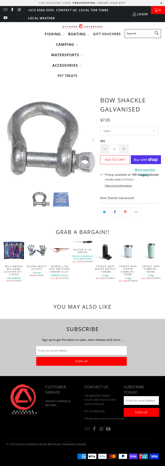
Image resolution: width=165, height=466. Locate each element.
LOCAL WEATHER (41, 18)
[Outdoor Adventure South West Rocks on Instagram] (19, 10)
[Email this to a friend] (136, 211)
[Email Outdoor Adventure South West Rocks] (5, 10)
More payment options (145, 172)
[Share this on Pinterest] (125, 211)
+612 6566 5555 (41, 10)
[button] (55, 34)
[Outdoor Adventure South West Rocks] (82, 26)
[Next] (93, 140)
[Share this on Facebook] (115, 211)
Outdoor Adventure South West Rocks (38, 444)
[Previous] (9, 140)
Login (142, 14)
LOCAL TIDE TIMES (93, 10)
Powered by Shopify (74, 444)
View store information (118, 185)
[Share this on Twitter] (104, 211)
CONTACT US (66, 10)
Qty (102, 141)
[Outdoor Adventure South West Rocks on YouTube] (5, 18)
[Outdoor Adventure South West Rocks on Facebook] (12, 10)
